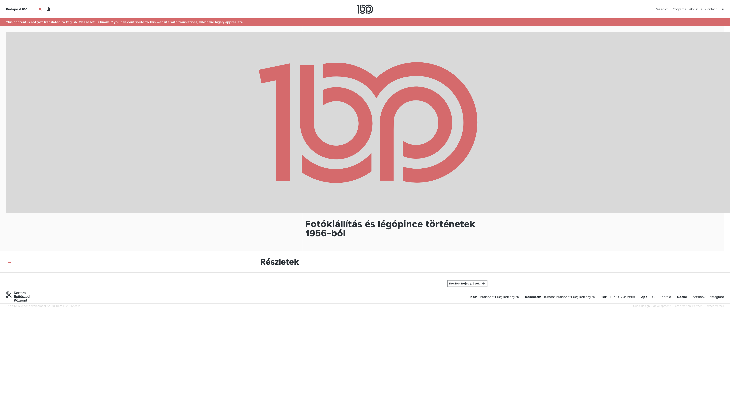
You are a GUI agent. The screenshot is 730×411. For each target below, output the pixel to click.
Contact (711, 9)
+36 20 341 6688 (622, 297)
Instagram (716, 297)
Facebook (698, 297)
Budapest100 (17, 9)
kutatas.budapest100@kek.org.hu (569, 297)
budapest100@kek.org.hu (499, 297)
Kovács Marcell (714, 305)
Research (662, 9)
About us (695, 9)
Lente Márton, (683, 305)
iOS (653, 297)
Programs (679, 9)
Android (665, 297)
